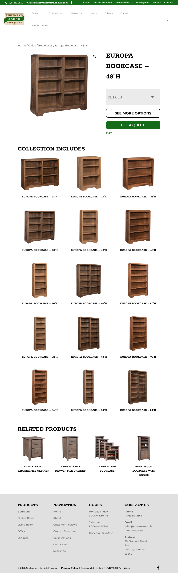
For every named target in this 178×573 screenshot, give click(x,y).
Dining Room (26, 518)
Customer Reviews (65, 524)
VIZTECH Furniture (118, 568)
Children (109, 13)
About (86, 3)
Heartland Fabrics (40, 25)
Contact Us (60, 544)
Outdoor (124, 13)
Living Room (77, 13)
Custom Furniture (102, 3)
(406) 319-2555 (133, 515)
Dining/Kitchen (56, 13)
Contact (168, 3)
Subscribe (59, 550)
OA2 (109, 133)
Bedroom (36, 13)
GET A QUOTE (133, 125)
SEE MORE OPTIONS (133, 113)
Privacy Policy (69, 568)
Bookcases (45, 45)
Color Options (122, 3)
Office (94, 13)
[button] (94, 56)
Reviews (156, 3)
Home (22, 45)
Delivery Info (142, 3)
